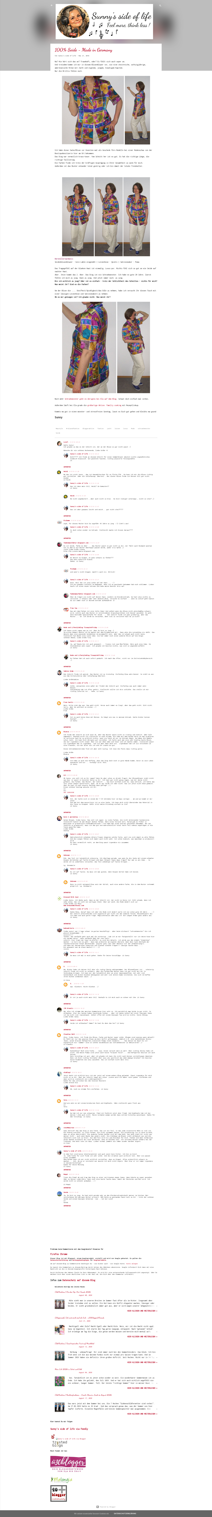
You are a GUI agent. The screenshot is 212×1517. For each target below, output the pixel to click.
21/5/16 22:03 (76, 520)
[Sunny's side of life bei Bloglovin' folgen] (53, 1439)
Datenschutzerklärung (59, 1260)
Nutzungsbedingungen (80, 1260)
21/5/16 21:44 (81, 495)
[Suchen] (160, 6)
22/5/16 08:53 (84, 817)
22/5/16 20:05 (94, 868)
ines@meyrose (69, 1127)
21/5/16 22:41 (94, 714)
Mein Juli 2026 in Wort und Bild (68, 1369)
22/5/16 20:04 (94, 909)
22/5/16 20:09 (94, 796)
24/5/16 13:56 (94, 1020)
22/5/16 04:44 (75, 731)
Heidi (66, 471)
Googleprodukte (100, 1260)
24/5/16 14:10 (94, 994)
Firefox (54, 1254)
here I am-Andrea (71, 817)
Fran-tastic (68, 702)
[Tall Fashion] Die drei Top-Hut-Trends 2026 (73, 1292)
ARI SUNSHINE (69, 792)
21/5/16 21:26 (94, 483)
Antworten (67, 467)
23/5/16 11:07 (79, 983)
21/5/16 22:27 (94, 579)
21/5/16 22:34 (79, 671)
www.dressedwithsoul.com (74, 905)
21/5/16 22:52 (101, 594)
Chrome (63, 1254)
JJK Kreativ (68, 1008)
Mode (133, 428)
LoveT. (66, 442)
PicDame (67, 520)
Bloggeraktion (88, 428)
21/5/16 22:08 (94, 527)
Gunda (66, 1192)
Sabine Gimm (68, 671)
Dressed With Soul (71, 897)
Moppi (66, 1174)
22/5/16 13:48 (110, 655)
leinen (117, 428)
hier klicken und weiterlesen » (142, 1311)
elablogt (67, 1072)
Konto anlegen (132, 1264)
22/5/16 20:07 (94, 834)
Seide (58, 433)
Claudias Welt (69, 1034)
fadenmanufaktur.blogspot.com (76, 543)
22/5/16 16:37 (85, 897)
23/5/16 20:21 (77, 1072)
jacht (109, 428)
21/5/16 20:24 (75, 442)
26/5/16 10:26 (74, 1174)
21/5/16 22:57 (83, 608)
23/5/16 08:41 (72, 966)
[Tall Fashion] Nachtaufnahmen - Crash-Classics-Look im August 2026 (83, 1395)
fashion (100, 428)
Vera (65, 1100)
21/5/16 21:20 (74, 471)
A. (65, 966)
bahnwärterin (69, 928)
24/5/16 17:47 (80, 1127)
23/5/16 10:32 (79, 1008)
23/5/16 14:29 (81, 1034)
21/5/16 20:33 (94, 454)
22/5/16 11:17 (76, 855)
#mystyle (59, 428)
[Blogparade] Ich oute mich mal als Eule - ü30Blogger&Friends (79, 1317)
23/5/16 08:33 (80, 928)
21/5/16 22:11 (94, 641)
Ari (65, 775)
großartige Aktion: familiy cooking (104, 405)
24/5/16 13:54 (94, 1086)
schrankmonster (144, 428)
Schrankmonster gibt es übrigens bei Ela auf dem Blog (90, 399)
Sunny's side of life (79, 454)
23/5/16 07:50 (82, 881)
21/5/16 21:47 (94, 506)
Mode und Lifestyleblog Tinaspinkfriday (80, 627)
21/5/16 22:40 (94, 683)
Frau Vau (73, 608)
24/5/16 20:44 (87, 1151)
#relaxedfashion (72, 428)
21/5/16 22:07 (94, 543)
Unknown (67, 855)
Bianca (66, 731)
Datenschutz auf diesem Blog (78, 1280)
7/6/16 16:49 (73, 1192)
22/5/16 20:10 (94, 757)
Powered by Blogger (107, 1507)
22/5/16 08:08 (72, 775)
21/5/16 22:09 (94, 554)
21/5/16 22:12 (82, 569)
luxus (125, 428)
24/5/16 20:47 (94, 1047)
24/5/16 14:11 (94, 952)
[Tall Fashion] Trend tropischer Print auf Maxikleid (74, 1343)
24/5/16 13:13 (73, 1100)
